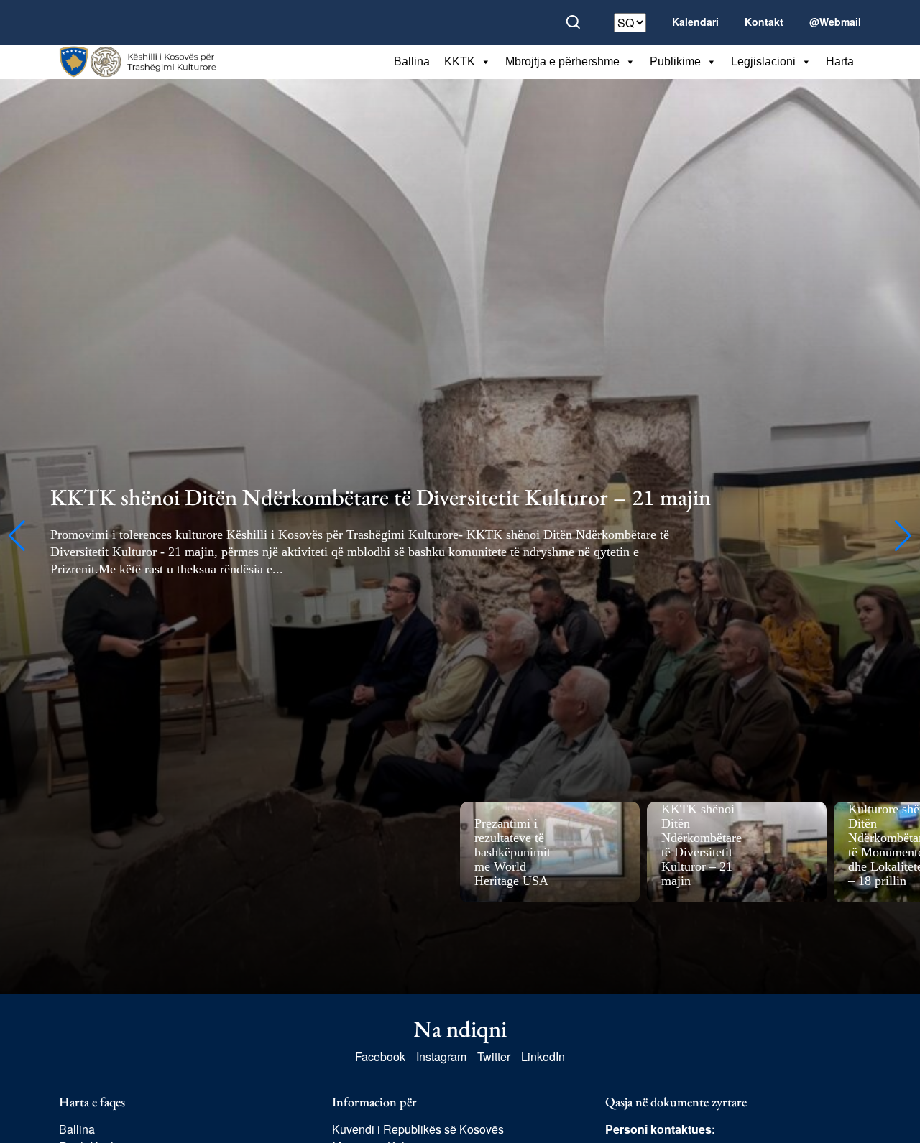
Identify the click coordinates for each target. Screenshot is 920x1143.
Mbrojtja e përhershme (562, 61)
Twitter (493, 1056)
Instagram (441, 1056)
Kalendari (695, 21)
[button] (17, 536)
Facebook (380, 1056)
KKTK (459, 61)
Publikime (675, 61)
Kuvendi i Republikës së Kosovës (418, 1129)
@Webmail (835, 21)
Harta (840, 61)
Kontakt (764, 21)
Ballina (412, 61)
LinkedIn (543, 1056)
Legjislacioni (763, 61)
